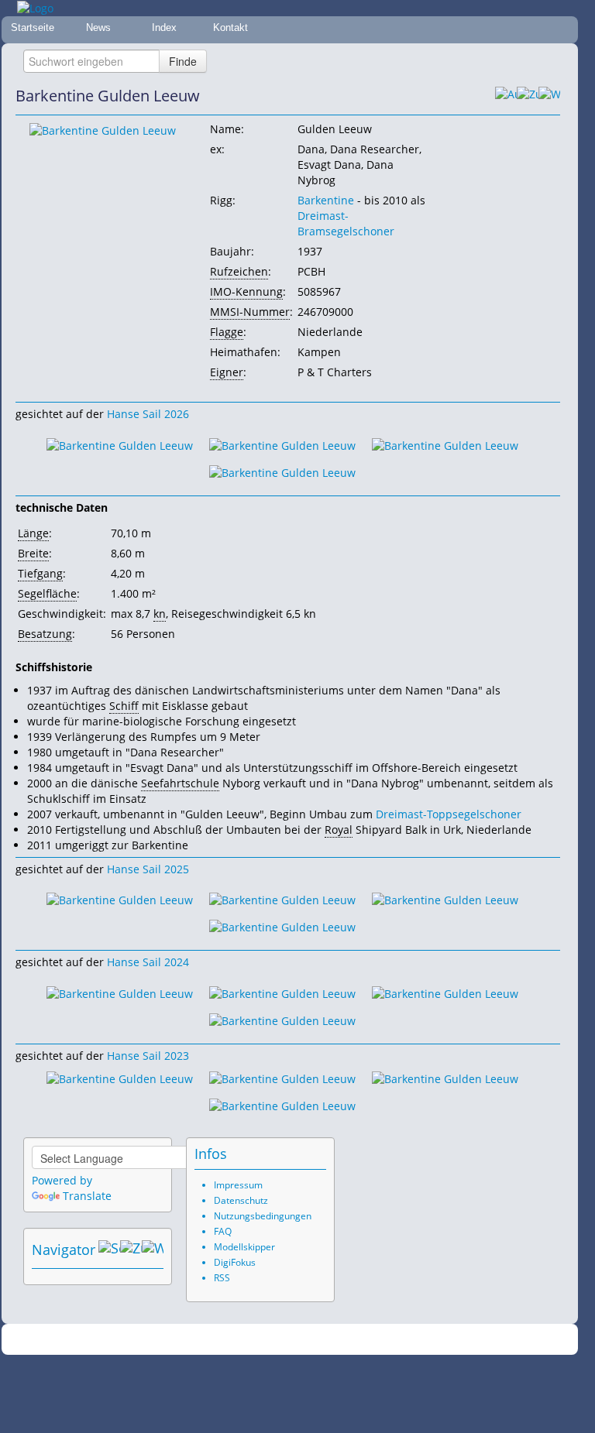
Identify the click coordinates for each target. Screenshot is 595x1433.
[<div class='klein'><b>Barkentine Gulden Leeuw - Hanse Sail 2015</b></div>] (103, 129)
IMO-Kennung (246, 291)
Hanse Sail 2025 (148, 869)
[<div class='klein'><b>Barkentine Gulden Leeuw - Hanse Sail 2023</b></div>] (119, 1078)
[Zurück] (527, 96)
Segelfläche (47, 593)
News (98, 27)
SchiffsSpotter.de (309, 1339)
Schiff (124, 705)
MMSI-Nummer (250, 311)
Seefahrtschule (180, 783)
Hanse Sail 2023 (148, 1055)
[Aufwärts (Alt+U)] (506, 96)
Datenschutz (241, 1200)
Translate (87, 1195)
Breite (33, 553)
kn (159, 613)
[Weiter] (549, 96)
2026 (258, 1339)
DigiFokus (235, 1262)
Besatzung (45, 633)
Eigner (226, 372)
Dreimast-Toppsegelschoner (448, 814)
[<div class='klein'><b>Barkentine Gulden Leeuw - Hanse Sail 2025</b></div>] (119, 899)
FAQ (223, 1231)
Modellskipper (244, 1246)
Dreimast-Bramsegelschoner (346, 223)
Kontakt (230, 27)
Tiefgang (40, 573)
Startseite (32, 27)
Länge (33, 533)
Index (164, 27)
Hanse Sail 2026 (148, 413)
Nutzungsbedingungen (262, 1215)
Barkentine (326, 200)
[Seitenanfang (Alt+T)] (109, 1249)
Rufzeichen (239, 271)
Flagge (226, 331)
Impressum (238, 1184)
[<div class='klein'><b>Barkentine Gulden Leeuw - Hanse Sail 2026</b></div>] (119, 444)
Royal (339, 829)
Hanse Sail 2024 (148, 962)
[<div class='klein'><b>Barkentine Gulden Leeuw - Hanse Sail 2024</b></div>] (119, 992)
